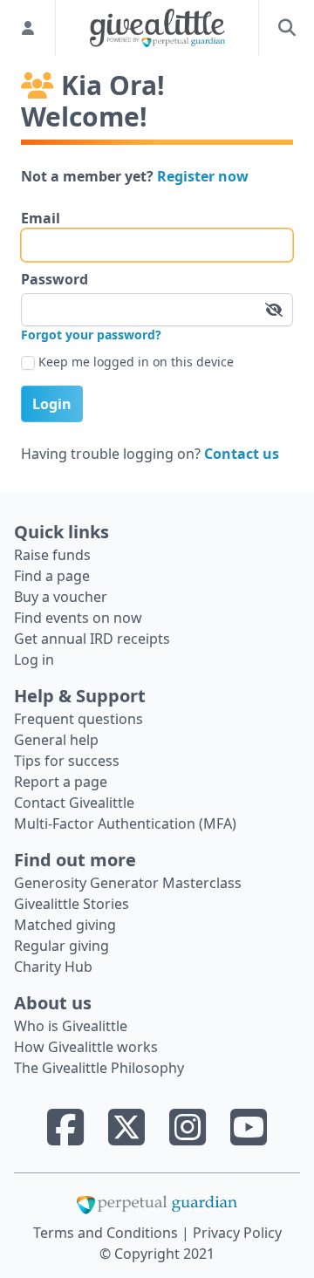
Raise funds (52, 554)
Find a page (52, 575)
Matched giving (65, 924)
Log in (34, 659)
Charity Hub (53, 966)
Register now (203, 176)
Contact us (241, 453)
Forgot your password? (91, 334)
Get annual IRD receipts (92, 638)
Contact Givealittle (74, 802)
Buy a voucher (60, 596)
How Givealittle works (86, 1046)
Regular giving (61, 945)
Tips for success (66, 760)
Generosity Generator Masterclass (128, 882)
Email (40, 218)
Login (52, 403)
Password (54, 279)
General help (56, 739)
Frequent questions (78, 718)
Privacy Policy (237, 1232)
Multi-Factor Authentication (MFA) (125, 823)
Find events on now (78, 617)
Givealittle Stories (71, 903)
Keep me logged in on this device (136, 361)
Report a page (60, 781)
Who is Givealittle (70, 1025)
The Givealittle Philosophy (99, 1067)
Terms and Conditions (107, 1232)
